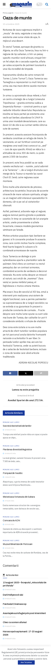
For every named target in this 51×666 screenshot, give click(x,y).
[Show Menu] (4, 4)
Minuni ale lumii (11, 422)
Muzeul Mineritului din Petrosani (17, 544)
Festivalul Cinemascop (14, 604)
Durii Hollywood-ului (13, 595)
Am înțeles (26, 662)
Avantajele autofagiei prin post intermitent (24, 613)
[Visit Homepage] (21, 4)
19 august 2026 (9, 590)
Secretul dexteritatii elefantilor (17, 426)
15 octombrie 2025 (11, 24)
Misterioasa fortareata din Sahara (19, 497)
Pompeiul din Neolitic (13, 473)
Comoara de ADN (11, 520)
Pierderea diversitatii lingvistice (17, 449)
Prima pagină (8, 13)
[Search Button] (46, 4)
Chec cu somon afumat (15, 622)
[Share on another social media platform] (41, 373)
